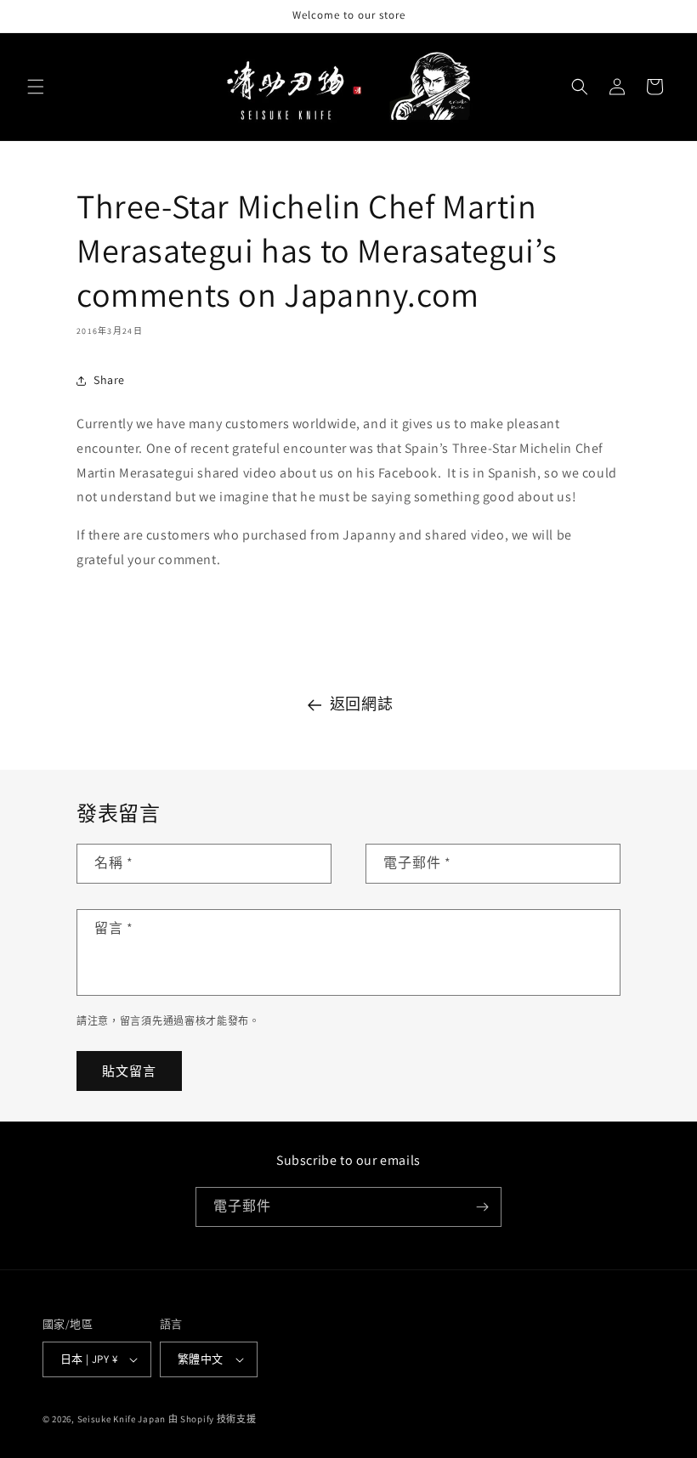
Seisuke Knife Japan (121, 1419)
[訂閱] (482, 1207)
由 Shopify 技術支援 (212, 1419)
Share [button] (109, 379)
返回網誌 (361, 704)
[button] (35, 86)
